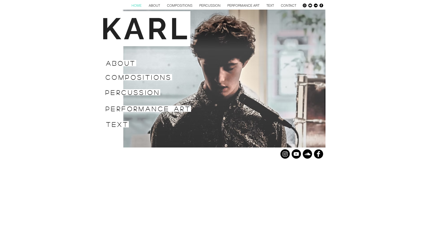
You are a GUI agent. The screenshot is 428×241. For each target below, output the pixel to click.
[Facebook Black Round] (321, 5)
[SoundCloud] (316, 5)
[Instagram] (305, 5)
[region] (136, 77)
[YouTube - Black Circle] (310, 5)
